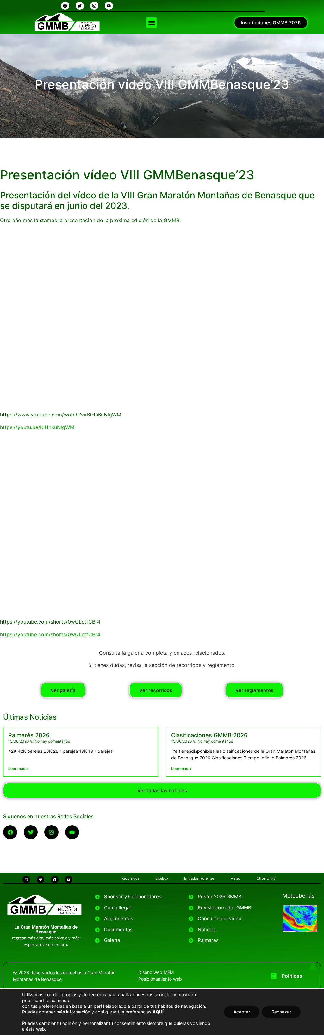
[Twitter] (80, 6)
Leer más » (18, 768)
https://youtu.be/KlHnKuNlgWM (37, 427)
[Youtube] (109, 6)
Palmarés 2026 (28, 735)
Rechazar (281, 1011)
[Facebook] (65, 6)
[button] (151, 22)
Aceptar (242, 1011)
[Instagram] (94, 6)
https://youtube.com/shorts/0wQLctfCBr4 (50, 634)
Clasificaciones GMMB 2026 (209, 735)
